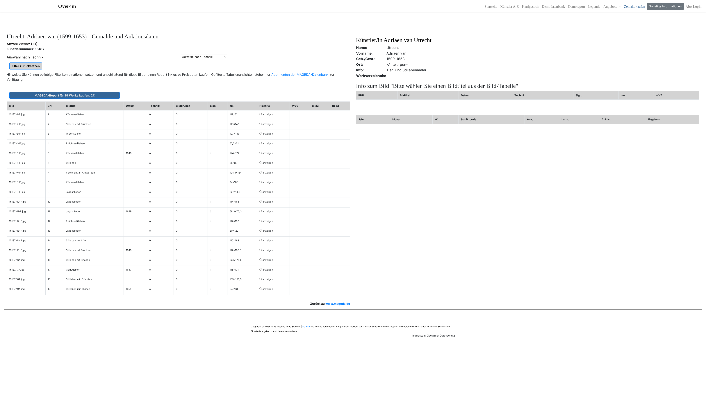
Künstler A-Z (509, 6)
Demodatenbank (553, 6)
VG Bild (306, 326)
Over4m (67, 6)
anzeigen (268, 114)
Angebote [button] (610, 6)
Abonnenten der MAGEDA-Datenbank (300, 74)
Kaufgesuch (530, 6)
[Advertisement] (353, 22)
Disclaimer (433, 335)
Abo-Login (694, 6)
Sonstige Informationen (665, 6)
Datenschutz (447, 335)
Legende (594, 6)
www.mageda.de (337, 303)
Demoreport (576, 6)
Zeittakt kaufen (634, 6)
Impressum (419, 335)
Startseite (491, 6)
